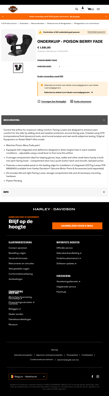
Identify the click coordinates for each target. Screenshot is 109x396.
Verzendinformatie (18, 258)
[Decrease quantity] (54, 66)
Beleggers (14, 309)
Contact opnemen (18, 248)
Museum (13, 324)
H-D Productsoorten (9, 23)
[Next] (106, 16)
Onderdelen (24, 23)
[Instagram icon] (97, 376)
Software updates (65, 263)
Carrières (13, 303)
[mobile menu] (97, 9)
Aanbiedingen (16, 279)
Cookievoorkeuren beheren (41, 359)
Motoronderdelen (37, 23)
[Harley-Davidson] (54, 209)
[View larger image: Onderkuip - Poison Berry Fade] (18, 45)
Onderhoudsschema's (67, 258)
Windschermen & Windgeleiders (59, 23)
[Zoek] (76, 9)
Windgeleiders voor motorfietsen (86, 23)
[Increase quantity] (63, 66)
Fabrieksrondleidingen (20, 319)
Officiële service (64, 248)
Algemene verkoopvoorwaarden (49, 355)
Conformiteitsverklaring (21, 273)
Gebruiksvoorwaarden (23, 355)
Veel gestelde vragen (19, 268)
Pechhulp (61, 291)
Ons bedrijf (14, 298)
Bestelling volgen (17, 253)
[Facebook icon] (92, 376)
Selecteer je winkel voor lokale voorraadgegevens (67, 92)
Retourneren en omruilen (21, 263)
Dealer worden (16, 314)
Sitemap (54, 350)
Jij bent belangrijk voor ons (68, 360)
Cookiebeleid (87, 355)
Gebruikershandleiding (67, 253)
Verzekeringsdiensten (67, 281)
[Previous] (2, 16)
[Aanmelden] (82, 9)
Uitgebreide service (66, 286)
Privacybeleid (72, 355)
